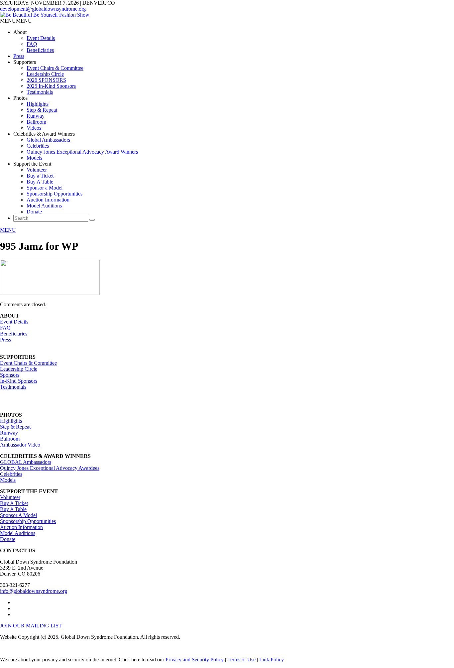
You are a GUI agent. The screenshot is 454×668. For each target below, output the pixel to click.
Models (34, 158)
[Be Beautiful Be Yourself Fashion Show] (44, 15)
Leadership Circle (45, 74)
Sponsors (9, 375)
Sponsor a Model (44, 188)
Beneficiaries (40, 50)
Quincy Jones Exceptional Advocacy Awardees (49, 468)
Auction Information (48, 199)
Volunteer (37, 170)
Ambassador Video (20, 445)
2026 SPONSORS (46, 80)
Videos (34, 128)
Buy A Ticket (14, 503)
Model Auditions (44, 205)
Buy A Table (40, 182)
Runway (36, 116)
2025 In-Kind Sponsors (51, 86)
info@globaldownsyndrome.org (33, 591)
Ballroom (36, 122)
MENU (8, 230)
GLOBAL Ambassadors (25, 462)
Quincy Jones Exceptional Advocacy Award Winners (82, 152)
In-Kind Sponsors (18, 381)
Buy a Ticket (40, 176)
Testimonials (40, 92)
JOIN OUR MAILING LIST (31, 625)
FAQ (32, 44)
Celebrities (38, 146)
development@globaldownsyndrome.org (43, 9)
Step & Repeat (42, 110)
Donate (34, 211)
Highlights (38, 104)
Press (18, 56)
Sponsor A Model (18, 515)
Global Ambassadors (48, 140)
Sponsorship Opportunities (54, 194)
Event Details (41, 38)
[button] (16, 21)
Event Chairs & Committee (55, 68)
